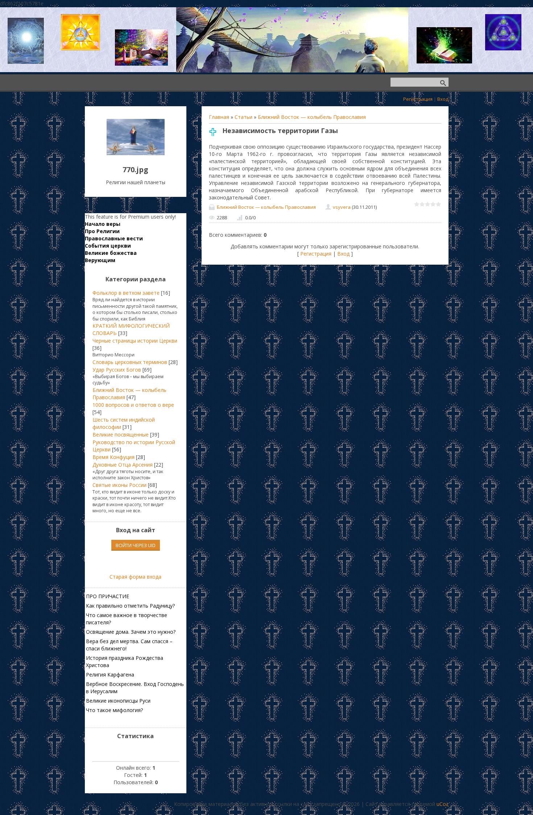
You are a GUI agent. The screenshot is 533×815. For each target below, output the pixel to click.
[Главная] (136, 153)
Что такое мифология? (114, 710)
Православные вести (114, 238)
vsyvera (342, 207)
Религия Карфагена (110, 674)
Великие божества (111, 252)
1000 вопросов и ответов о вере (133, 404)
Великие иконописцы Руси (118, 700)
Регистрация (418, 99)
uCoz (443, 803)
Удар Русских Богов (116, 369)
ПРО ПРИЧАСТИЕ (107, 596)
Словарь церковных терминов (129, 362)
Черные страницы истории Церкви (134, 340)
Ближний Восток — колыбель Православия (312, 116)
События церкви (108, 245)
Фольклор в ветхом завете (126, 292)
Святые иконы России (119, 484)
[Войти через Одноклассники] (147, 562)
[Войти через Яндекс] (135, 562)
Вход (443, 99)
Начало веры (102, 223)
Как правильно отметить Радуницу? (130, 605)
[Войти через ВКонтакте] (123, 562)
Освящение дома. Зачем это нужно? (130, 631)
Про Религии (102, 231)
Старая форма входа (135, 576)
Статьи (243, 116)
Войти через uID (136, 545)
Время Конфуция (113, 457)
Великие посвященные (120, 434)
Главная (219, 116)
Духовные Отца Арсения (122, 464)
